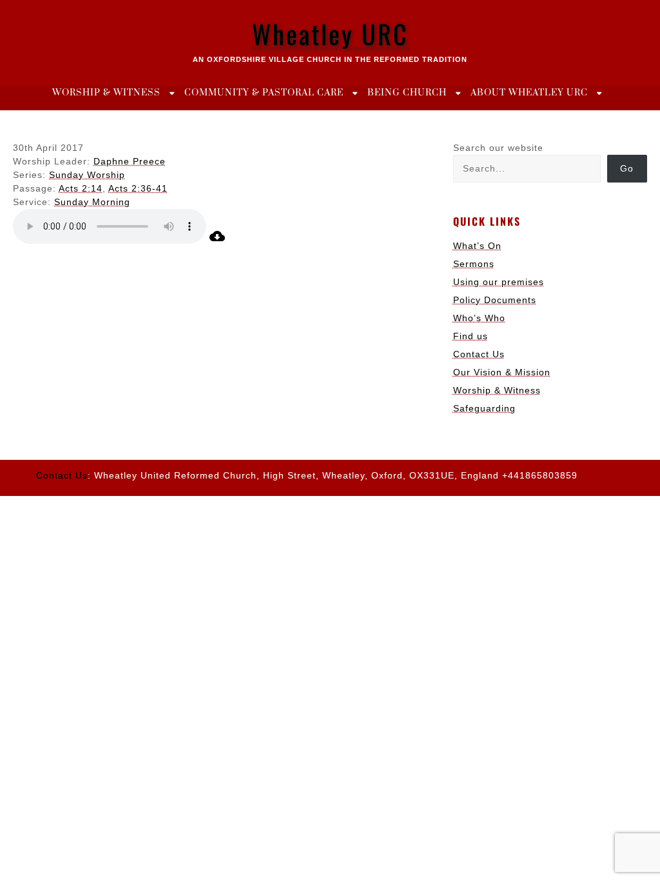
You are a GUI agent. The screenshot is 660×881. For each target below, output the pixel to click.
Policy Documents (494, 300)
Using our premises (498, 282)
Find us (470, 336)
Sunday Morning (92, 202)
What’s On (477, 246)
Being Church (407, 93)
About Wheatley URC (529, 93)
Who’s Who (479, 318)
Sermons (473, 264)
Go (627, 168)
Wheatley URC (330, 33)
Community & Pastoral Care (264, 93)
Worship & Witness (106, 93)
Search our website (498, 148)
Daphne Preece (129, 161)
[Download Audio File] (217, 240)
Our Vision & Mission (501, 372)
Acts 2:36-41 (138, 188)
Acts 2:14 (80, 188)
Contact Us (479, 354)
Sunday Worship (87, 175)
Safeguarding (484, 408)
